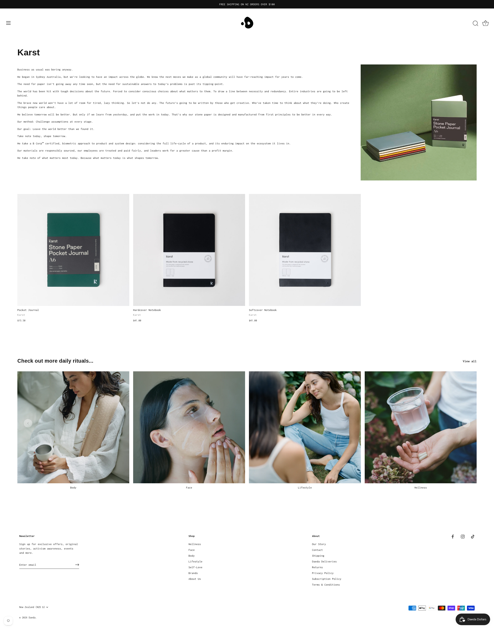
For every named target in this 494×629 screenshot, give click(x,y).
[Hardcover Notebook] (189, 250)
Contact (317, 549)
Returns (317, 567)
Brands (193, 573)
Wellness (420, 487)
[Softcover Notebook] (305, 250)
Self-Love (195, 567)
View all (470, 361)
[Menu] (8, 23)
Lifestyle (305, 487)
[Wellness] (421, 427)
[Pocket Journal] (73, 250)
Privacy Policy (323, 573)
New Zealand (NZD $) (32, 607)
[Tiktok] (473, 536)
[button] (28, 423)
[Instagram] (463, 536)
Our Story (319, 544)
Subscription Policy (326, 578)
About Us (195, 578)
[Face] (189, 427)
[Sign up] (77, 565)
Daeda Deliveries (324, 561)
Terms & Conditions (326, 584)
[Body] (73, 427)
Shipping (318, 555)
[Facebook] (453, 536)
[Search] (475, 23)
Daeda (32, 617)
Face (189, 487)
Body (73, 487)
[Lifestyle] (305, 427)
